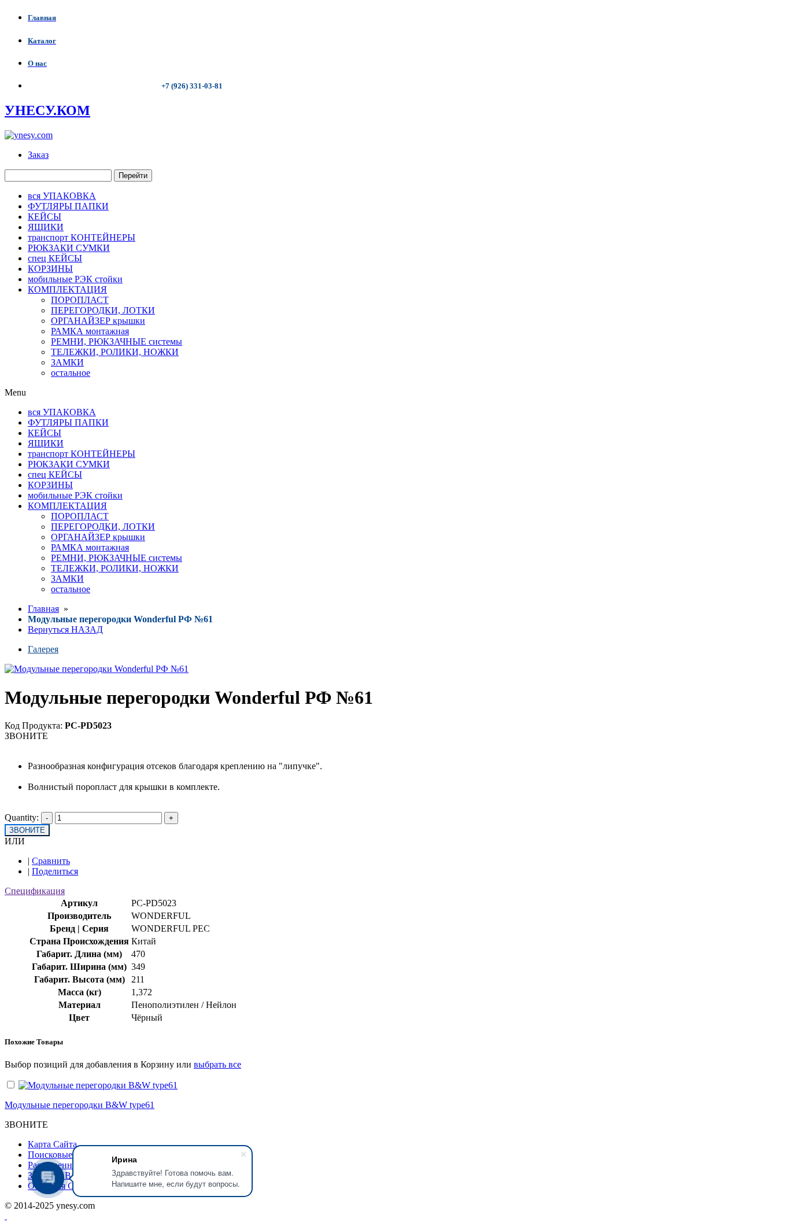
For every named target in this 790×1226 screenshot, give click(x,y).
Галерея (43, 649)
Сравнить (51, 861)
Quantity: (22, 817)
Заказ (38, 155)
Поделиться (55, 871)
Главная (43, 609)
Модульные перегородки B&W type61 (79, 1105)
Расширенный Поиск (70, 1165)
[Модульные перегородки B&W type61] (98, 1085)
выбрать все (217, 1064)
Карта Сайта (52, 1144)
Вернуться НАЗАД (65, 629)
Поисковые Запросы (68, 1154)
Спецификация (35, 891)
